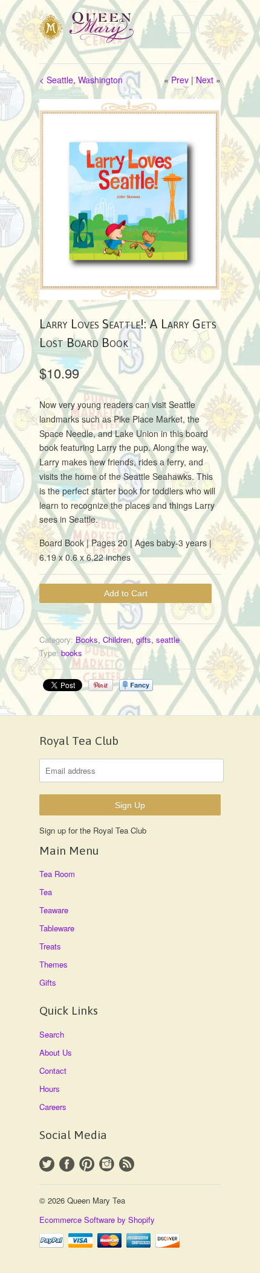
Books (87, 639)
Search (51, 1034)
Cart (209, 24)
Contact (53, 1070)
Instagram (106, 1164)
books (71, 653)
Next (204, 80)
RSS (126, 1164)
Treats (50, 946)
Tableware (56, 928)
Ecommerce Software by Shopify (97, 1219)
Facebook (66, 1164)
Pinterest (86, 1164)
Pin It (100, 685)
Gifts (47, 982)
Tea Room (57, 873)
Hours (49, 1088)
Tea (45, 892)
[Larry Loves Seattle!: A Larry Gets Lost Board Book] (130, 199)
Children (117, 639)
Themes (53, 964)
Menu (184, 24)
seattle (168, 639)
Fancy (136, 685)
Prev (180, 80)
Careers (53, 1106)
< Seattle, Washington (81, 80)
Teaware (53, 910)
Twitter (46, 1164)
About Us (55, 1052)
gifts (143, 639)
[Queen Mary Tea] (99, 29)
